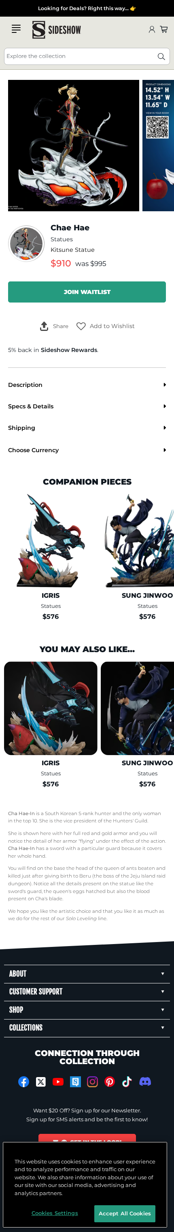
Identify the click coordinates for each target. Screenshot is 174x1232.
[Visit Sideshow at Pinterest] (109, 1081)
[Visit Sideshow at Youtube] (58, 1081)
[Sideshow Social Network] (75, 1081)
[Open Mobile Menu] (16, 29)
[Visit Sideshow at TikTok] (126, 1081)
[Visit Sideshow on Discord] (144, 1081)
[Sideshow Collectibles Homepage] (56, 30)
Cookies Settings (55, 1213)
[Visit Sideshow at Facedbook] (23, 1081)
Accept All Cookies (125, 1213)
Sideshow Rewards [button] (69, 350)
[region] (85, 1185)
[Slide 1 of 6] (73, 145)
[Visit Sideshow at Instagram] (92, 1081)
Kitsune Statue (73, 249)
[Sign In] (152, 29)
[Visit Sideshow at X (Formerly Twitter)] (41, 1082)
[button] (105, 326)
